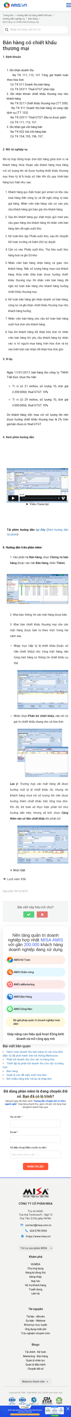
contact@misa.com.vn (38, 1225)
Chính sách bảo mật (52, 1393)
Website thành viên (33, 1381)
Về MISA (35, 1264)
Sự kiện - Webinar (36, 1320)
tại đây (40, 529)
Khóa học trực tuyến (35, 1324)
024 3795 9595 (38, 1230)
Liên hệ (35, 1293)
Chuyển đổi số (36, 1368)
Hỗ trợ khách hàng (35, 1285)
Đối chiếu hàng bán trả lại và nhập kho (29, 1078)
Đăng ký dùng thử (35, 1272)
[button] (28, 914)
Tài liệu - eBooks (35, 1316)
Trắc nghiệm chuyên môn (35, 1333)
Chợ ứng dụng (35, 1268)
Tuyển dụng (35, 1289)
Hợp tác (35, 1281)
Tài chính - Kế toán (35, 1351)
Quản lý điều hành (35, 1364)
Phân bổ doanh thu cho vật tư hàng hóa (30, 1059)
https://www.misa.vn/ (38, 1236)
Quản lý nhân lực (35, 1360)
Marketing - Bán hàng (35, 1356)
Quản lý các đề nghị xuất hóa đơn (27, 1075)
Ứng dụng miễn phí (35, 1329)
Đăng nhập (35, 1276)
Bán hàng (12, 1071)
